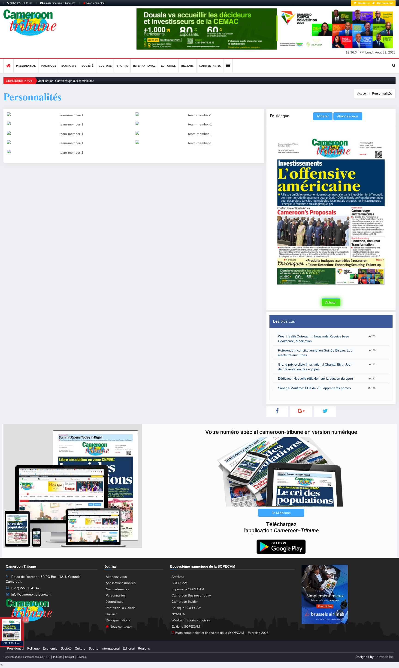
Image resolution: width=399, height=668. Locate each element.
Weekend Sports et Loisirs (191, 620)
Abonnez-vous (348, 116)
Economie (68, 65)
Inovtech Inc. (385, 657)
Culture (105, 65)
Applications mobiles (121, 583)
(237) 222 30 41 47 (20, 3)
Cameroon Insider (185, 601)
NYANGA (178, 614)
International (144, 65)
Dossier (111, 614)
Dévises (81, 657)
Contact (69, 657)
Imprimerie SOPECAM (188, 589)
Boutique (363, 3)
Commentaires (210, 65)
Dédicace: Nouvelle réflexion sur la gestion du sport (315, 378)
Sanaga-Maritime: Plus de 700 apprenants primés (314, 388)
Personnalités (382, 93)
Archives (178, 577)
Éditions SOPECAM (186, 626)
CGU (47, 657)
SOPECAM (179, 583)
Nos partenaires (117, 589)
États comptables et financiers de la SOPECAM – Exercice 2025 (221, 633)
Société (88, 65)
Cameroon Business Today (191, 595)
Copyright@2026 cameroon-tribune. (23, 657)
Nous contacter (94, 3)
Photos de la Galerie (121, 608)
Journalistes (114, 601)
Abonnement (384, 3)
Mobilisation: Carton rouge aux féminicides (65, 81)
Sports (122, 65)
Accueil (362, 93)
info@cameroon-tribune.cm (59, 3)
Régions (187, 65)
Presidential (26, 65)
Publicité (57, 657)
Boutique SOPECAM (186, 608)
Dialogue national (118, 620)
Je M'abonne (281, 513)
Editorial (168, 65)
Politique (48, 65)
